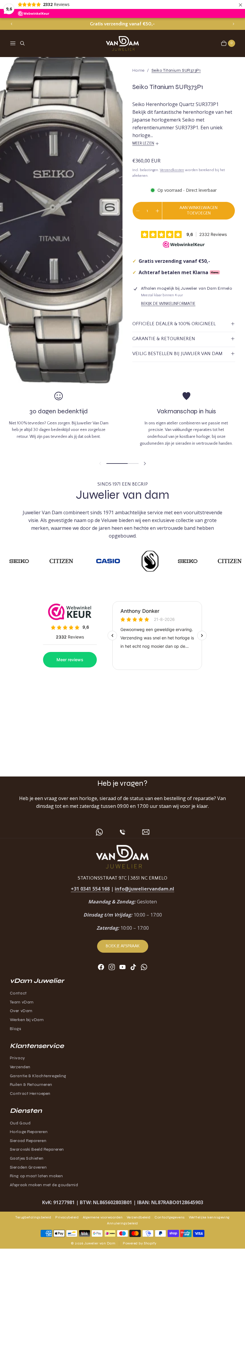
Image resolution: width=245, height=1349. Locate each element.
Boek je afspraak (123, 946)
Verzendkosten (172, 170)
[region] (122, 24)
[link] (176, 70)
